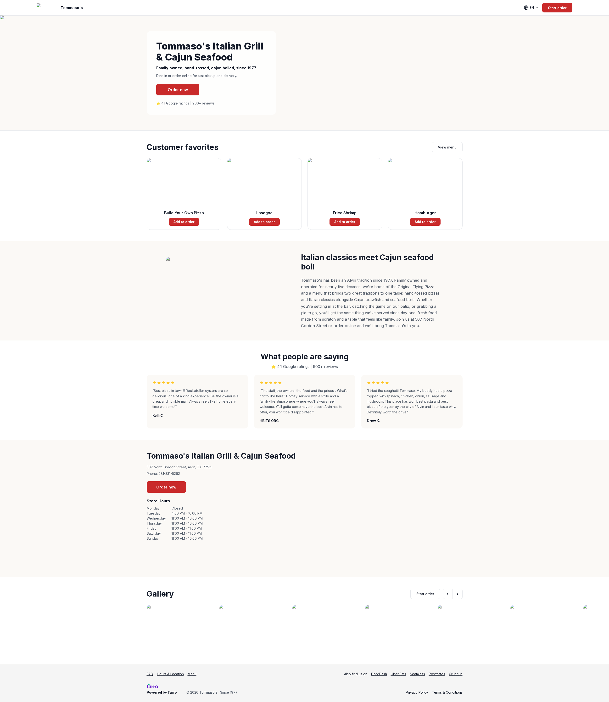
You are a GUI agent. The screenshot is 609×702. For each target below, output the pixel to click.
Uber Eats (398, 674)
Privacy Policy (417, 692)
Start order (557, 8)
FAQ (150, 674)
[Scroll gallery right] (457, 594)
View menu (447, 147)
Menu (192, 674)
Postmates (437, 674)
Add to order (184, 222)
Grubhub (456, 674)
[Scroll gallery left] (448, 594)
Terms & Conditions (447, 692)
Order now (178, 89)
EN (532, 7)
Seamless (417, 674)
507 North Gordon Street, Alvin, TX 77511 (179, 467)
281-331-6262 (169, 474)
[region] (304, 628)
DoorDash (379, 674)
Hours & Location (170, 674)
